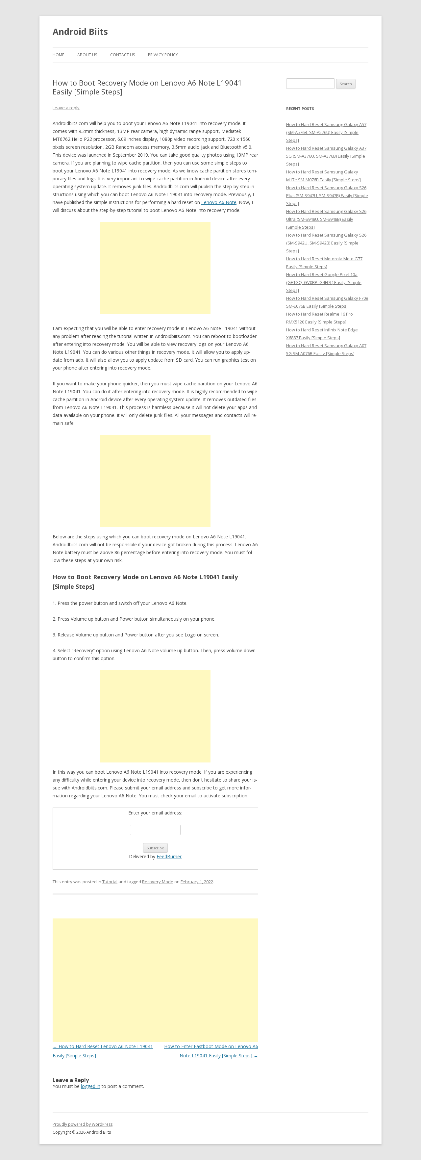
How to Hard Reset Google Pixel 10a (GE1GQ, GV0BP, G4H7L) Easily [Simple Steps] (323, 282)
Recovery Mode (157, 882)
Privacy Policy (163, 55)
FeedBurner (169, 856)
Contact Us (122, 55)
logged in (90, 1086)
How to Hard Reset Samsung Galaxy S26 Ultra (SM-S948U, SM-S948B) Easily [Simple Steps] (326, 219)
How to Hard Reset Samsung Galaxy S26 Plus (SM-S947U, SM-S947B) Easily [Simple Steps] (327, 195)
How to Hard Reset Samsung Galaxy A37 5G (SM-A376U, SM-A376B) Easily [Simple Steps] (326, 156)
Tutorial (109, 882)
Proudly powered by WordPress (82, 1124)
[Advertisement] (155, 268)
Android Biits (80, 32)
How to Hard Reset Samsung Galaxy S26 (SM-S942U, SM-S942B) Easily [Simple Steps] (326, 243)
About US (87, 55)
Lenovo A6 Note (218, 202)
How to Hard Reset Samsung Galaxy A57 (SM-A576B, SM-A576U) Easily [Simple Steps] (326, 132)
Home (58, 55)
